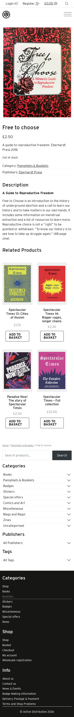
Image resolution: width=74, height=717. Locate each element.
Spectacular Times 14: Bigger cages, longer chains (52, 315)
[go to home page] (6, 14)
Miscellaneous (13, 509)
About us (8, 678)
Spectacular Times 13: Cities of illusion (17, 313)
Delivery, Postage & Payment (20, 698)
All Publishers (12, 543)
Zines (7, 520)
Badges (8, 486)
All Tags (8, 560)
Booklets (7, 596)
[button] (51, 3)
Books (7, 474)
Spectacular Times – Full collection (52, 400)
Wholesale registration (17, 660)
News (5, 621)
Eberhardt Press (30, 172)
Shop (5, 586)
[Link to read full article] (17, 284)
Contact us (9, 683)
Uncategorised (13, 526)
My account (9, 655)
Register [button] (29, 3)
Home (5, 445)
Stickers (9, 491)
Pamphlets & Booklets (32, 166)
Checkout (8, 650)
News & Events (11, 688)
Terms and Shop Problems (19, 703)
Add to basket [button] (15, 336)
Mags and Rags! (14, 514)
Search (62, 455)
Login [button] (10, 3)
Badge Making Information (19, 693)
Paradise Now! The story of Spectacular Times (17, 402)
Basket (6, 645)
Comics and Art (14, 503)
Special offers (13, 497)
